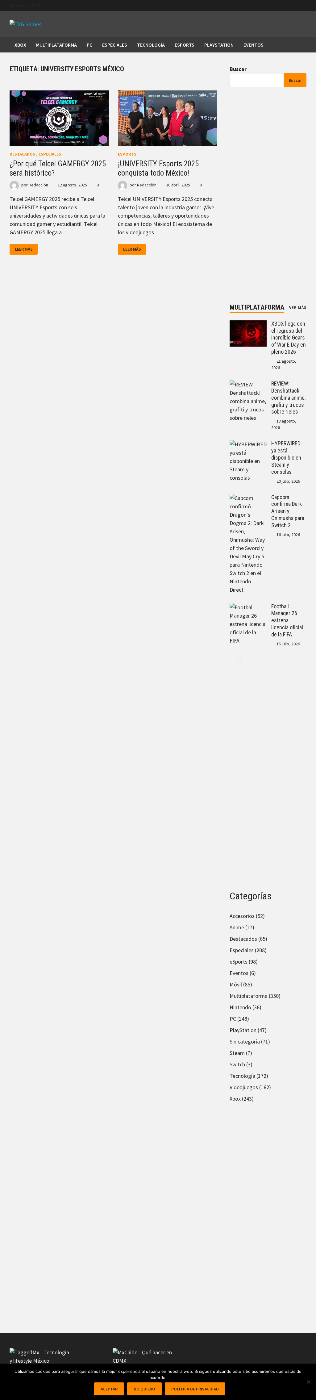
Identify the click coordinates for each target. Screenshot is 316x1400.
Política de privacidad (195, 1389)
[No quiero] (308, 1382)
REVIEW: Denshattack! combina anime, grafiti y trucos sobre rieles (288, 397)
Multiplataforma (56, 45)
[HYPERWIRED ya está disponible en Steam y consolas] (248, 444)
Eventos (253, 45)
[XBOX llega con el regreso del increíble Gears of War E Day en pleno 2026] (248, 324)
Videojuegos (244, 1087)
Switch (237, 1064)
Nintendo (240, 1007)
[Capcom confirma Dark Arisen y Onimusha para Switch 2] (248, 498)
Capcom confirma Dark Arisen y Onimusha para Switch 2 (287, 511)
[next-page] (244, 661)
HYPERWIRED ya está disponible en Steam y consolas (286, 457)
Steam (237, 1052)
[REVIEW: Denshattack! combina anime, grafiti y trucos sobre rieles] (248, 384)
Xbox (20, 45)
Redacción (38, 185)
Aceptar (109, 1389)
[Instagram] (303, 4)
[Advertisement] (268, 195)
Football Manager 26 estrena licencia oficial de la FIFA (287, 620)
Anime (237, 927)
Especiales (114, 45)
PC (89, 45)
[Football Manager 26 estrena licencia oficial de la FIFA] (248, 607)
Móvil (236, 984)
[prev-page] (234, 661)
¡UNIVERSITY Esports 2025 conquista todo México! (158, 168)
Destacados (22, 154)
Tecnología (151, 45)
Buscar (238, 69)
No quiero (144, 1389)
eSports (184, 45)
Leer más (26, 249)
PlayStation (219, 45)
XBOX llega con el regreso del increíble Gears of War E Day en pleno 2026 (288, 337)
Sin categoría (245, 1041)
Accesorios (242, 915)
